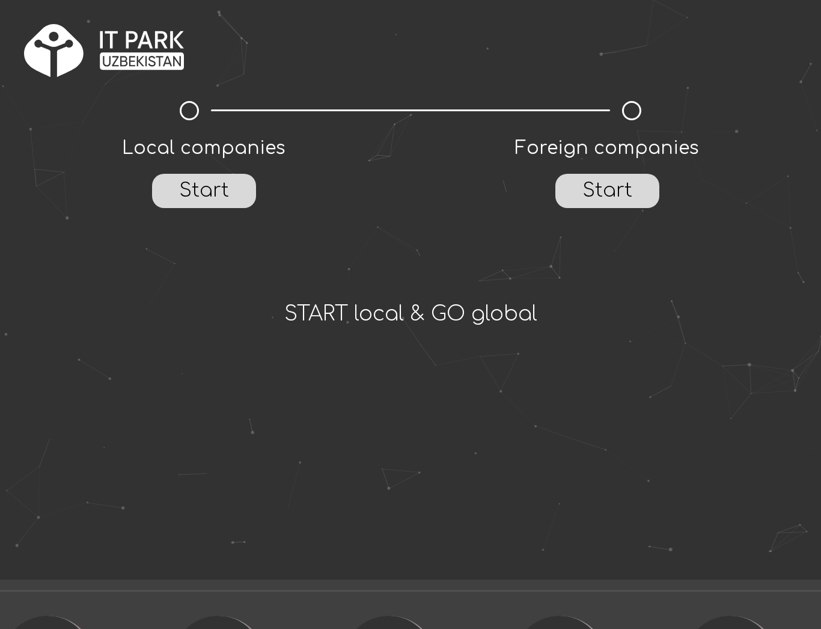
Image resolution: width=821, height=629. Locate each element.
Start (204, 190)
